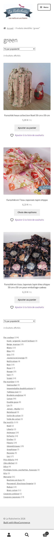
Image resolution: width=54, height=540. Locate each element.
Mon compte (9, 535)
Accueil (10, 28)
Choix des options (27, 212)
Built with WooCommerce (16, 522)
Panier (41, 532)
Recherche (27, 535)
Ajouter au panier (27, 127)
